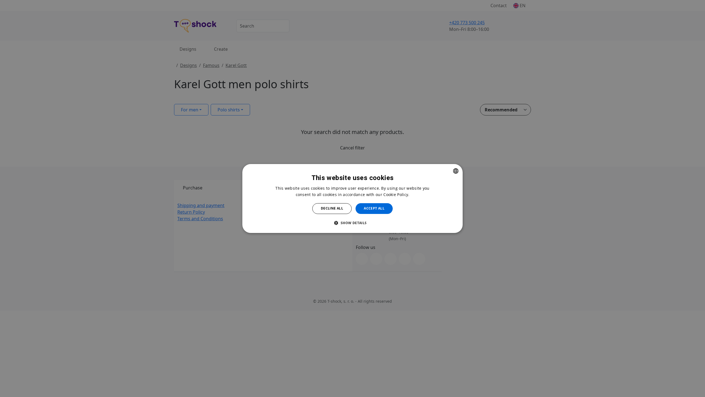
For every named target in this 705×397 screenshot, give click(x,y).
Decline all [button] (332, 208)
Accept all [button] (374, 208)
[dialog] (352, 198)
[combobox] (456, 171)
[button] (352, 222)
